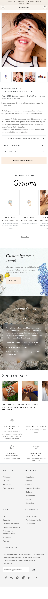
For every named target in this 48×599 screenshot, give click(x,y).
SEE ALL (25, 236)
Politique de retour (11, 524)
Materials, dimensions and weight (22, 138)
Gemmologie (8, 488)
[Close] (2, 11)
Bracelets (29, 477)
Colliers (28, 492)
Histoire (6, 481)
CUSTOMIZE (13, 280)
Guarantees (10, 152)
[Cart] (45, 7)
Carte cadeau (31, 516)
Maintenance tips (13, 145)
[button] (2, 40)
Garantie (6, 520)
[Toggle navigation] (3, 7)
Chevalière (29, 503)
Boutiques (7, 537)
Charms (28, 484)
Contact (6, 541)
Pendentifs (30, 496)
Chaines (28, 481)
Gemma (25, 182)
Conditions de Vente (11, 527)
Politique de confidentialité (9, 532)
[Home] (24, 7)
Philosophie (8, 477)
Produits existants (33, 520)
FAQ (5, 516)
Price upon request (24, 160)
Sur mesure (30, 524)
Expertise (7, 484)
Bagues (28, 499)
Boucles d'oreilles (32, 488)
